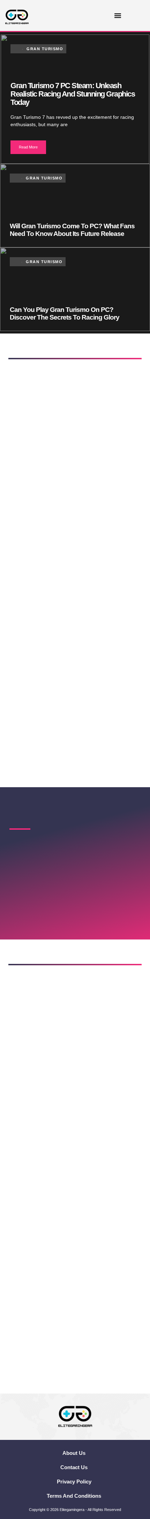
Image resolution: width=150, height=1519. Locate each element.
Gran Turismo (45, 49)
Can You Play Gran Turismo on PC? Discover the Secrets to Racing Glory (64, 313)
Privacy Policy (74, 1482)
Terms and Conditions (74, 1496)
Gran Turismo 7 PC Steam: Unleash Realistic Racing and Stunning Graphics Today (72, 94)
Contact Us (74, 1467)
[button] (117, 15)
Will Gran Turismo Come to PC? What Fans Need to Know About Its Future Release (72, 229)
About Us (73, 1453)
